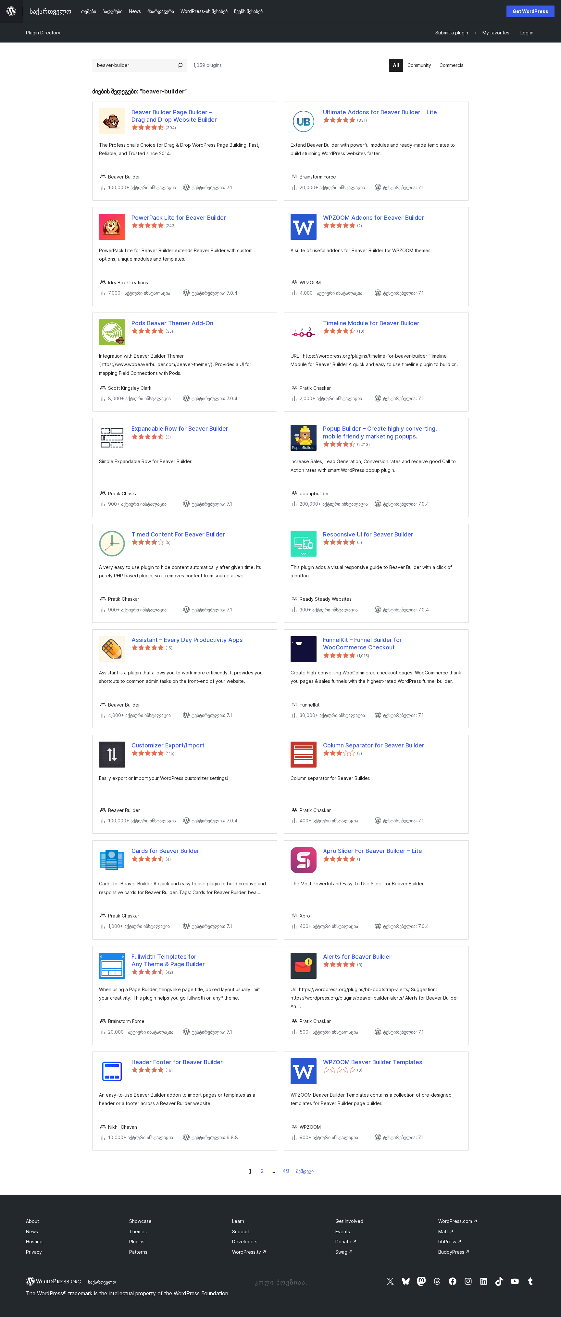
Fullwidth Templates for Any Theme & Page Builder (168, 960)
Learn (238, 1221)
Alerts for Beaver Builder (357, 956)
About (32, 1221)
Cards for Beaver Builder (165, 850)
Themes (138, 1231)
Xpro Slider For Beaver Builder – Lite (372, 850)
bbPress (450, 1241)
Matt (446, 1231)
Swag (344, 1252)
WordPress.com (458, 1221)
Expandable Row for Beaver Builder (179, 428)
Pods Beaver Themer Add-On (172, 323)
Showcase (140, 1221)
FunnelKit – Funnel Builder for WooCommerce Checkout (362, 643)
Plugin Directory (43, 32)
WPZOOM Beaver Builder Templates (372, 1062)
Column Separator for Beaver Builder (373, 745)
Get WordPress (530, 11)
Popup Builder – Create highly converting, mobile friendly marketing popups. (380, 432)
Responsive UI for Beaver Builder (368, 534)
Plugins (136, 1241)
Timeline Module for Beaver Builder (371, 323)
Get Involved (349, 1221)
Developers (244, 1241)
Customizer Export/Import (168, 745)
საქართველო (102, 1282)
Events (342, 1231)
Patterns (138, 1252)
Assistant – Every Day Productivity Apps (187, 639)
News (32, 1231)
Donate (346, 1241)
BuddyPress (454, 1252)
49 (285, 1171)
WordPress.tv (249, 1252)
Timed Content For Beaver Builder (178, 534)
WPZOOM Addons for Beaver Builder (373, 217)
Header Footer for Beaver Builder (177, 1062)
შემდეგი (305, 1171)
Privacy (34, 1252)
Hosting (34, 1241)
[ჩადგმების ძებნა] (180, 65)
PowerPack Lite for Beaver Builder (178, 217)
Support (241, 1231)
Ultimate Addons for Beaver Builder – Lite (380, 112)
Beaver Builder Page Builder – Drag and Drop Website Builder (174, 116)
